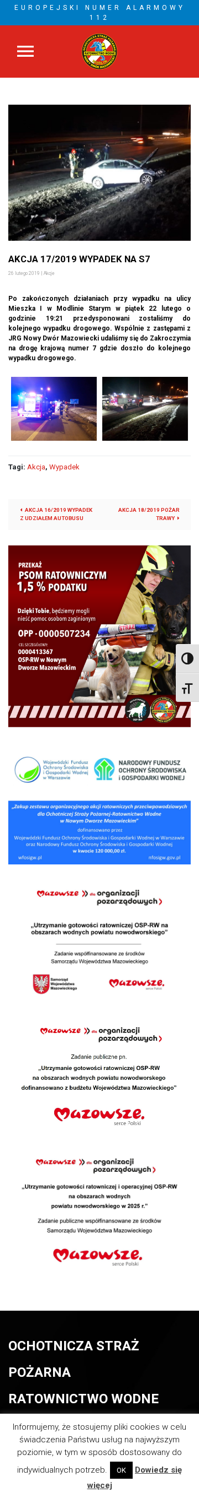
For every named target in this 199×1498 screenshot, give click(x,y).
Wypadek (64, 467)
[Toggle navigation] (25, 51)
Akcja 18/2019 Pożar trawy (149, 514)
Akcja (36, 467)
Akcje (49, 273)
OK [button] (121, 1470)
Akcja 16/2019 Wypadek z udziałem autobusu (56, 514)
